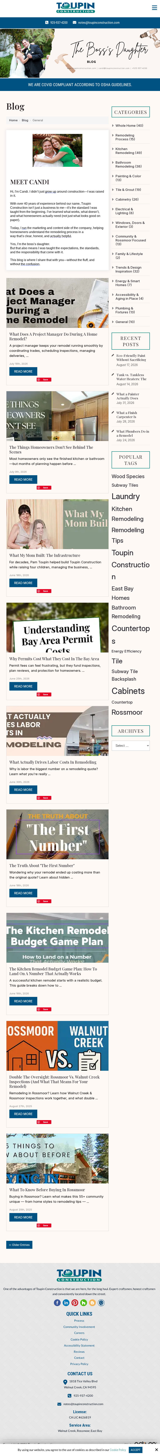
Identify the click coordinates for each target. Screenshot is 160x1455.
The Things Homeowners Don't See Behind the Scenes (51, 449)
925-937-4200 (59, 22)
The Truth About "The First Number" (42, 865)
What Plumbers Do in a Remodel (132, 433)
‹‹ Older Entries (19, 1244)
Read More (23, 371)
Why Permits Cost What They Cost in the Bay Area (54, 658)
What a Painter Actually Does (127, 396)
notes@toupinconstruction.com (99, 22)
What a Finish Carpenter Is (126, 415)
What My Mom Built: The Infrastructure (44, 555)
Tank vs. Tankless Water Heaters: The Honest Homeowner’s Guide (133, 381)
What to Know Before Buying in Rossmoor (47, 1189)
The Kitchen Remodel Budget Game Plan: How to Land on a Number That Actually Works (53, 971)
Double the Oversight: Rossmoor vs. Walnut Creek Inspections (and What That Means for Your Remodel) (54, 1081)
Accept (135, 1450)
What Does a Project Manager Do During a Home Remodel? (53, 336)
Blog (25, 120)
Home (13, 120)
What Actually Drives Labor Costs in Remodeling (52, 762)
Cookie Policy (118, 1450)
